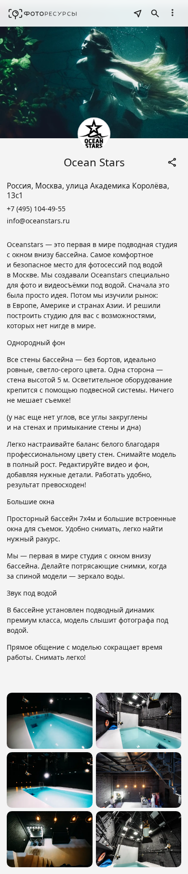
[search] (138, 13)
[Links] (172, 162)
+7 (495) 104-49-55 (36, 208)
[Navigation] (172, 12)
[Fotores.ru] (43, 13)
